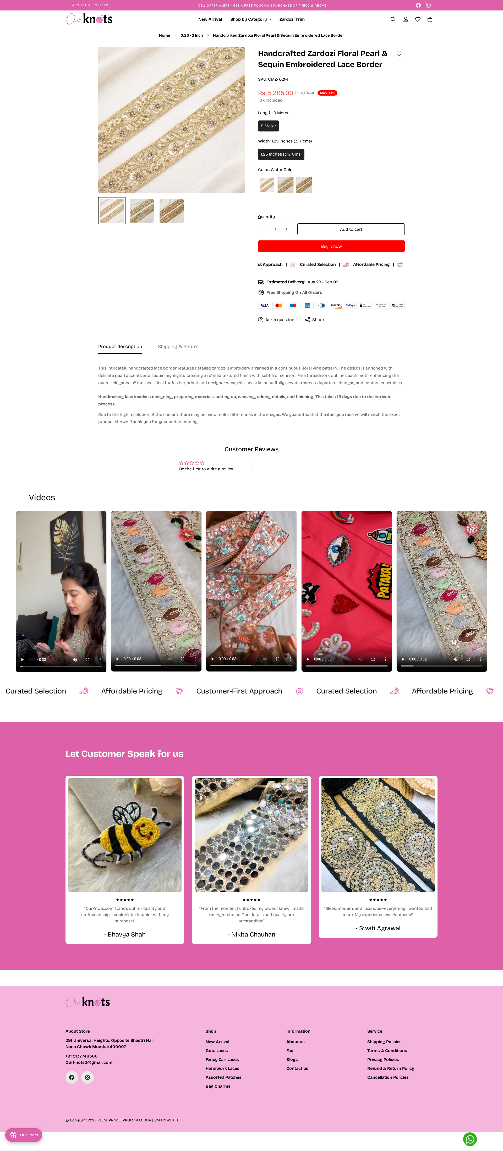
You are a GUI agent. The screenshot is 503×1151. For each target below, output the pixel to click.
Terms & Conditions (387, 1050)
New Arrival (210, 19)
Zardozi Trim (292, 19)
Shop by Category (248, 19)
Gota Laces (217, 1050)
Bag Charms (218, 1086)
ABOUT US (81, 5)
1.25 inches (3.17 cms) (282, 156)
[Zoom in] (234, 58)
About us (295, 1041)
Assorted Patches (224, 1077)
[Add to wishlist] (399, 54)
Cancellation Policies (388, 1077)
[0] (430, 19)
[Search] (393, 19)
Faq (289, 1050)
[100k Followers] (428, 5)
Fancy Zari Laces (222, 1059)
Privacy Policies (383, 1059)
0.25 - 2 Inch (192, 35)
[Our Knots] (89, 19)
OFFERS (101, 5)
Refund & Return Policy (390, 1068)
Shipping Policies (384, 1041)
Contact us (297, 1068)
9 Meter (270, 127)
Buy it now (331, 246)
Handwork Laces (222, 1068)
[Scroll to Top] (493, 1122)
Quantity (266, 216)
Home (164, 35)
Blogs (292, 1059)
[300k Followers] (418, 5)
